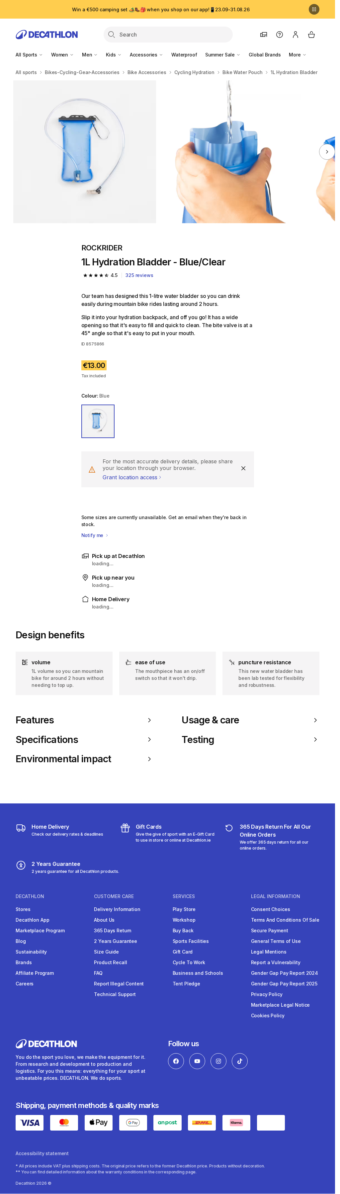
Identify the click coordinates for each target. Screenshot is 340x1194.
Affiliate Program (35, 973)
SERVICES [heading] (184, 896)
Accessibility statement (42, 1153)
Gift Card (183, 952)
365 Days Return (112, 930)
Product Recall (110, 962)
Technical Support (115, 994)
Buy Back (183, 930)
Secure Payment (269, 930)
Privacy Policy (267, 994)
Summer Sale (220, 54)
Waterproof (184, 54)
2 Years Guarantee (115, 941)
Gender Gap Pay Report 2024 (284, 973)
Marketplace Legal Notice (280, 1005)
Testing (198, 739)
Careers (25, 983)
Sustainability (31, 952)
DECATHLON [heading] (30, 896)
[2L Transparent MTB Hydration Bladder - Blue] (230, 151)
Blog (21, 941)
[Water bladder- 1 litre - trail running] (84, 151)
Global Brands (265, 54)
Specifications (47, 739)
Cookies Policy (268, 1015)
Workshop (184, 920)
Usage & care (210, 720)
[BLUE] (98, 421)
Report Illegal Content (119, 983)
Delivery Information (117, 909)
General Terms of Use (276, 941)
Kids (111, 54)
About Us (104, 920)
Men (87, 54)
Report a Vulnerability (275, 962)
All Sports (27, 54)
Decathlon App (32, 920)
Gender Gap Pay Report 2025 (284, 983)
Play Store (184, 909)
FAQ (98, 973)
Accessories (144, 54)
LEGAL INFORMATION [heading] (275, 896)
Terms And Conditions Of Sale (285, 920)
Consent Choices (270, 909)
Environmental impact (63, 759)
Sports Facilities (191, 941)
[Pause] (314, 9)
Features (35, 720)
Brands (24, 962)
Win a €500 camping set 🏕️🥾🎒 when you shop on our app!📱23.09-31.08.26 (161, 9)
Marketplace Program (40, 930)
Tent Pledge (186, 983)
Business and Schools (198, 973)
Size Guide (106, 952)
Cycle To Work (189, 962)
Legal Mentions (269, 952)
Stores (23, 909)
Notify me (93, 535)
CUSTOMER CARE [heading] (114, 896)
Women (60, 54)
